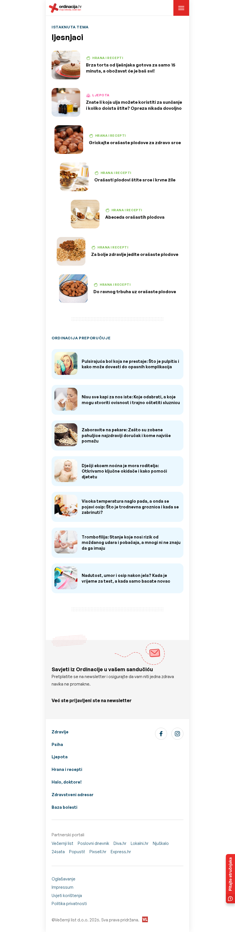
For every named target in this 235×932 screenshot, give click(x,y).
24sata (58, 851)
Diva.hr (119, 843)
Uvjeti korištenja (67, 895)
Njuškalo (161, 843)
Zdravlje (60, 731)
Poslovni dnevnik (93, 843)
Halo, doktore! (67, 782)
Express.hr (121, 851)
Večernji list (62, 843)
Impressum (62, 887)
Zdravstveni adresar (72, 794)
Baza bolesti (64, 807)
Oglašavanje (63, 878)
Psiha (57, 744)
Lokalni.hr (139, 843)
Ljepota (60, 756)
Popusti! (77, 851)
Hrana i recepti (67, 769)
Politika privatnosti (69, 903)
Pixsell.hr (97, 851)
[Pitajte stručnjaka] (230, 878)
